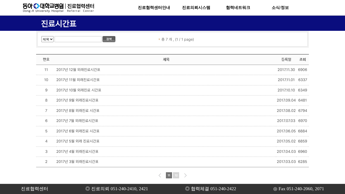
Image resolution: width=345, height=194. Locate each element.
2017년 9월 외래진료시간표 (77, 100)
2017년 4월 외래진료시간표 (77, 151)
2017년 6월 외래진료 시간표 (78, 131)
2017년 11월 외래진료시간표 (78, 80)
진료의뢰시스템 (196, 7)
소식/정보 (280, 7)
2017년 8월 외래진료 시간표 (78, 110)
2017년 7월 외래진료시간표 (77, 120)
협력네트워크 (238, 7)
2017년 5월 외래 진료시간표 (78, 141)
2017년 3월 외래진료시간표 (77, 161)
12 (176, 175)
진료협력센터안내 (154, 7)
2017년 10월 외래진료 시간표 (78, 90)
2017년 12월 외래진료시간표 (78, 69)
